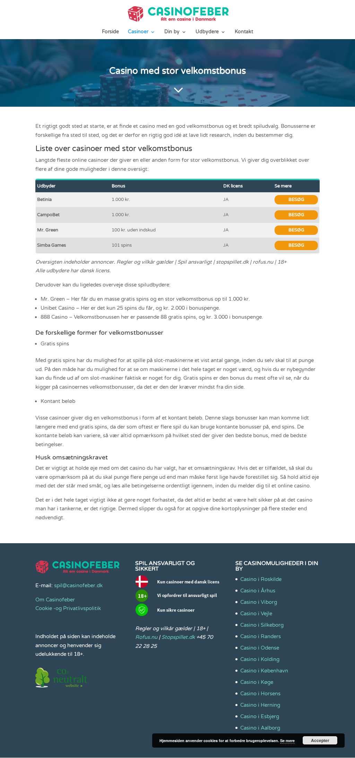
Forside (110, 32)
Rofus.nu (146, 637)
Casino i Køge (256, 682)
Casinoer (138, 32)
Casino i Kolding (259, 659)
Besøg (296, 199)
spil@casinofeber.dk (78, 585)
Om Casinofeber (55, 600)
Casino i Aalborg (260, 728)
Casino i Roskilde (261, 579)
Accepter (320, 740)
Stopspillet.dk (178, 637)
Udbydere (207, 32)
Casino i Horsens (260, 693)
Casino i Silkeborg (262, 625)
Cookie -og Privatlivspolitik (68, 608)
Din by (172, 32)
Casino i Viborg (258, 602)
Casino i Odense (259, 648)
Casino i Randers (260, 636)
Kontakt (244, 32)
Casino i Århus (257, 591)
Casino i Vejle (256, 613)
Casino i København (264, 671)
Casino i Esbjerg (259, 716)
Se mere (287, 740)
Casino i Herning (260, 705)
